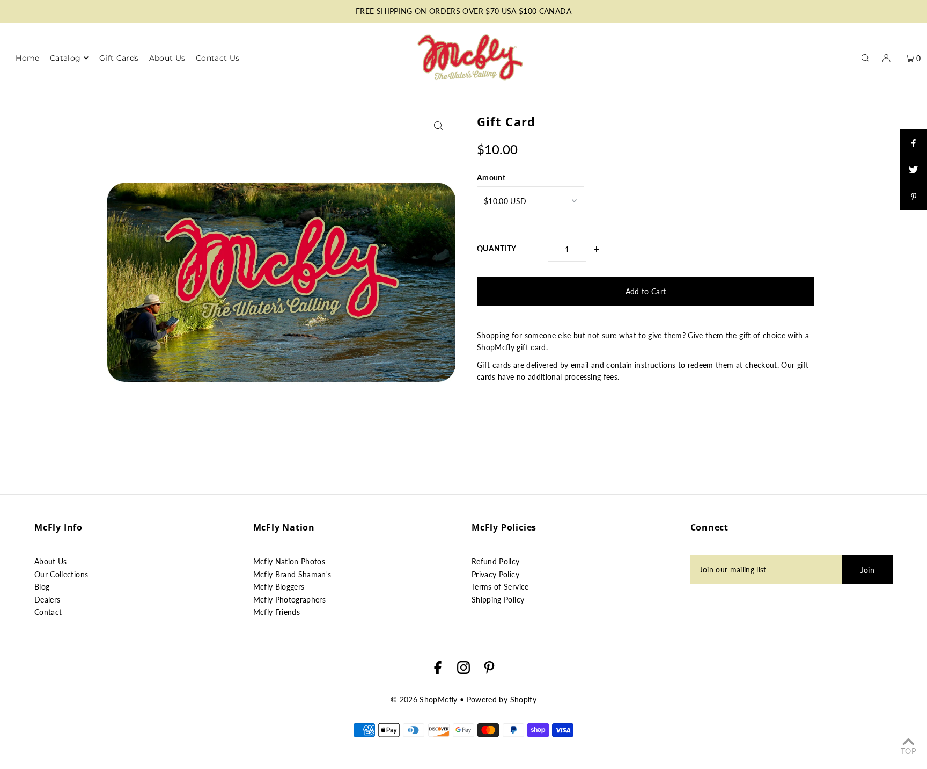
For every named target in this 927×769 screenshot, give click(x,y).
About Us (50, 561)
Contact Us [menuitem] (218, 58)
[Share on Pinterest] (913, 196)
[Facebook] (437, 669)
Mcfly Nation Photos (289, 561)
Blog (41, 586)
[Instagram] (463, 669)
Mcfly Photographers (289, 599)
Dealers (47, 599)
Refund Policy (496, 561)
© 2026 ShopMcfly (424, 699)
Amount (491, 177)
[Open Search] (865, 57)
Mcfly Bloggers (279, 586)
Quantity (497, 248)
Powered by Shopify (501, 699)
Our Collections (61, 574)
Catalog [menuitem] (65, 58)
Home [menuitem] (27, 58)
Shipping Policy (498, 599)
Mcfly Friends (276, 611)
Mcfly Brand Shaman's (292, 574)
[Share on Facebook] (913, 142)
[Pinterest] (489, 669)
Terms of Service (500, 586)
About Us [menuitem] (167, 58)
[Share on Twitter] (913, 169)
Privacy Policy (495, 574)
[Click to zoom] (438, 125)
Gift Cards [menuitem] (119, 58)
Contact (48, 611)
